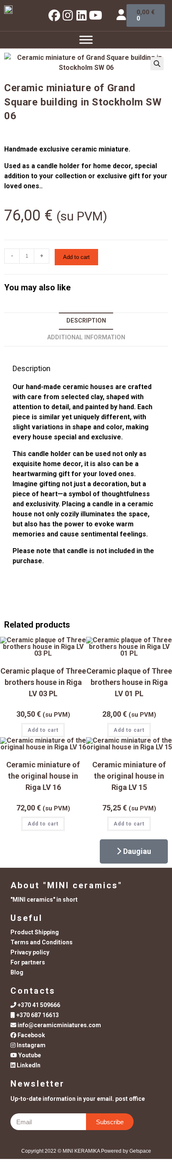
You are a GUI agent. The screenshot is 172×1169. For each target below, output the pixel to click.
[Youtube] (95, 15)
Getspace (140, 1151)
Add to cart (76, 257)
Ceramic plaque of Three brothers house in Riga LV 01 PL (129, 682)
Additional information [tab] (86, 337)
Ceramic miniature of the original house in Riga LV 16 (43, 776)
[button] (157, 63)
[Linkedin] (82, 15)
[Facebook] (54, 15)
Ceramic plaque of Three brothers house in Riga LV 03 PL (43, 682)
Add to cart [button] (43, 730)
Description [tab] (86, 320)
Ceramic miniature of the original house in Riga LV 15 (129, 776)
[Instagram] (68, 15)
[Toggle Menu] (86, 40)
